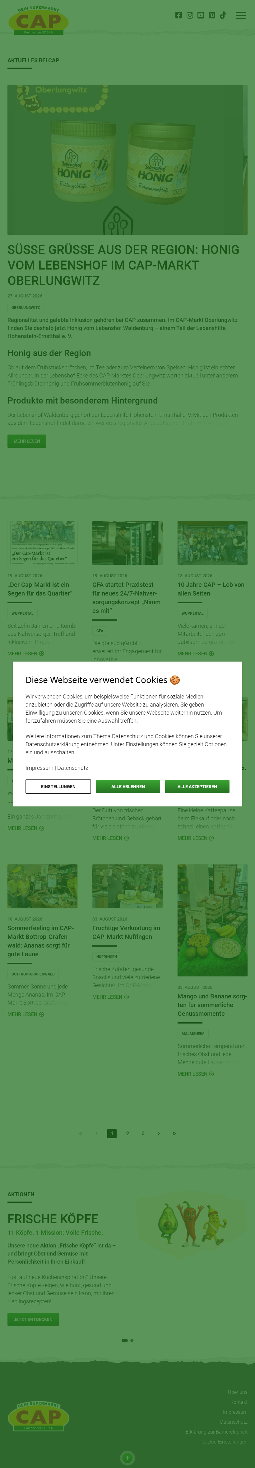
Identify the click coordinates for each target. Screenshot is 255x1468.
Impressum (39, 768)
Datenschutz (72, 768)
